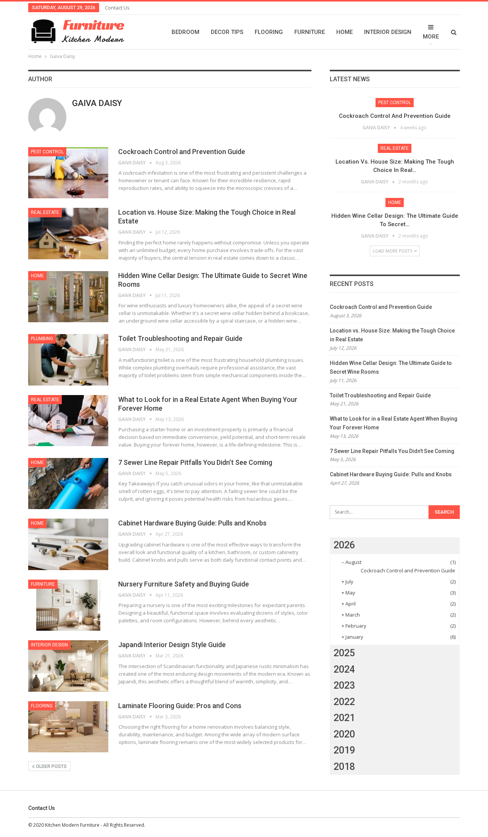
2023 (344, 685)
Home (344, 32)
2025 (344, 653)
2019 (344, 750)
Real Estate (45, 212)
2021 (344, 717)
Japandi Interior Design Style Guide (172, 645)
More (431, 36)
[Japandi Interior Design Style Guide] (68, 665)
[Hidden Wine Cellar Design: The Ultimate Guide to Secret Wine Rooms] (68, 296)
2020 (344, 734)
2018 (344, 766)
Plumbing (42, 338)
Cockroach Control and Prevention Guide (181, 152)
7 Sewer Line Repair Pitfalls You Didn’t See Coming (195, 462)
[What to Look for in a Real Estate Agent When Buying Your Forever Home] (68, 420)
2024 (344, 669)
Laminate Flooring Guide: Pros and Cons (179, 706)
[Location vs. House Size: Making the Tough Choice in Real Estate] (68, 233)
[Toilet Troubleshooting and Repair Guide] (68, 359)
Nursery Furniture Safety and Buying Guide (183, 584)
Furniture (309, 32)
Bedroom (185, 32)
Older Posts (51, 766)
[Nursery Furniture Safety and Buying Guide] (68, 605)
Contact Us (117, 7)
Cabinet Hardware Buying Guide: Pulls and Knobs (192, 523)
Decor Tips (227, 32)
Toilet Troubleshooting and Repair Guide (180, 338)
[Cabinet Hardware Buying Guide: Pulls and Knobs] (68, 544)
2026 (344, 545)
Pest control (47, 151)
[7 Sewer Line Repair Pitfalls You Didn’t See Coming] (68, 483)
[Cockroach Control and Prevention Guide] (68, 172)
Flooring (269, 32)
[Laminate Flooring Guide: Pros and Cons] (68, 726)
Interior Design (387, 32)
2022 (344, 701)
